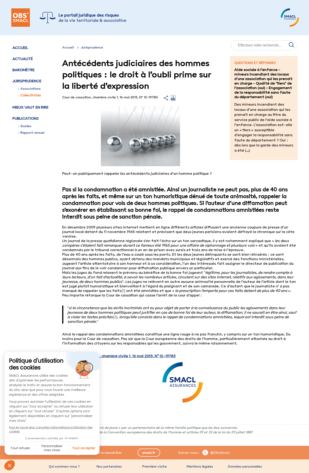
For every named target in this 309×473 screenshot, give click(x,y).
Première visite (154, 466)
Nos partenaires (109, 466)
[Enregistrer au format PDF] (173, 99)
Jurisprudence (92, 47)
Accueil (20, 47)
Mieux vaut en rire (30, 107)
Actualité (22, 58)
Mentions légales (199, 466)
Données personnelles (245, 466)
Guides (25, 126)
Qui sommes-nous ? (64, 466)
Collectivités (30, 95)
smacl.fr (148, 453)
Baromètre (23, 70)
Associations (30, 89)
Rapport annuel (32, 133)
